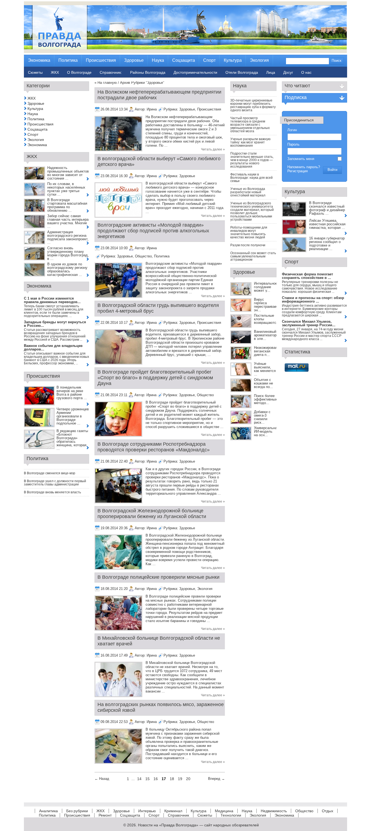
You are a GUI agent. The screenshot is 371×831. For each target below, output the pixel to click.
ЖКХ (31, 98)
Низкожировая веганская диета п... (265, 351)
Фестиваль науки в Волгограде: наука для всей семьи (251, 178)
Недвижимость (274, 811)
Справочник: (111, 72)
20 (188, 779)
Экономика (37, 145)
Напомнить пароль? (303, 167)
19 (180, 779)
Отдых (327, 811)
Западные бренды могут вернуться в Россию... (55, 324)
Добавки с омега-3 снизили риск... (262, 417)
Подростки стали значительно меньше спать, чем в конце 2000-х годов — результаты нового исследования (251, 160)
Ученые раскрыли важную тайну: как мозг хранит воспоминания (250, 142)
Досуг (288, 72)
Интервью (147, 811)
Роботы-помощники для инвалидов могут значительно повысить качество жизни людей (248, 232)
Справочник (178, 815)
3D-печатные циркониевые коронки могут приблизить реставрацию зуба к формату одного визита (253, 105)
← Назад (102, 779)
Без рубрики (77, 811)
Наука (32, 114)
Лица (270, 72)
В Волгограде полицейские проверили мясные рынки (158, 577)
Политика (161, 256)
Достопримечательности (195, 72)
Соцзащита (37, 129)
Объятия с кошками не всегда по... (263, 383)
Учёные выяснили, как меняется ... (265, 369)
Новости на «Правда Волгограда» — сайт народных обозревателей (198, 825)
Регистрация (297, 171)
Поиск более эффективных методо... (265, 399)
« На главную (106, 83)
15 (147, 779)
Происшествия (209, 109)
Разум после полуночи (247, 245)
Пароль (293, 144)
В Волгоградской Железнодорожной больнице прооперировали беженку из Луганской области (152, 513)
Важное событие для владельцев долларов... (53, 347)
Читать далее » (213, 149)
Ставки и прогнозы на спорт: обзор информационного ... (313, 299)
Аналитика (48, 811)
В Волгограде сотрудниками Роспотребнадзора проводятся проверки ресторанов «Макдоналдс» (154, 447)
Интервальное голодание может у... (265, 287)
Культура (35, 108)
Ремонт (105, 815)
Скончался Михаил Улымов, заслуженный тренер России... (308, 323)
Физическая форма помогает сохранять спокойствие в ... (307, 276)
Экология (204, 589)
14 (139, 779)
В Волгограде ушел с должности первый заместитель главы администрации (55, 482)
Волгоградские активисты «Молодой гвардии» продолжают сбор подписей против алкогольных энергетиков (153, 230)
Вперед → (216, 779)
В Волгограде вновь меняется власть (52, 492)
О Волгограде (79, 72)
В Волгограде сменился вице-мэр (49, 473)
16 (155, 779)
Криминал (173, 811)
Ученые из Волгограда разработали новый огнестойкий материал (247, 192)
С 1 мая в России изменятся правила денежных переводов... (52, 300)
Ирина (152, 109)
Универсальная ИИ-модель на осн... (266, 431)
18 (172, 779)
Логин (292, 130)
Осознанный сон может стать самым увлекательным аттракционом (253, 256)
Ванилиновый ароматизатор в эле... (265, 335)
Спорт (32, 134)
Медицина (224, 811)
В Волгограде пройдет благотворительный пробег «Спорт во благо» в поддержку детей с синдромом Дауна (155, 377)
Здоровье (187, 109)
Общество (143, 256)
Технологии (231, 815)
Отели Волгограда (241, 72)
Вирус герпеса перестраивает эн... (266, 304)
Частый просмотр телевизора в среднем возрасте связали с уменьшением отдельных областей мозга (250, 124)
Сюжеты (204, 815)
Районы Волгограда (147, 72)
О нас (306, 72)
